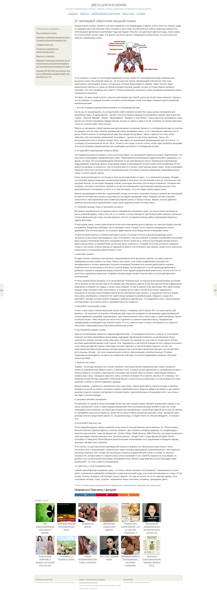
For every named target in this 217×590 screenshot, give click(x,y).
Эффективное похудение (105, 13)
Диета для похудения (108, 5)
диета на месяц (155, 485)
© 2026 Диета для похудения (44, 579)
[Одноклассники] (128, 494)
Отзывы (141, 13)
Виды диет (128, 13)
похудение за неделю (88, 485)
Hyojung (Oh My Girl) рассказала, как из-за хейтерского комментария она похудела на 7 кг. (53, 74)
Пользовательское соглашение (95, 579)
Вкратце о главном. (45, 56)
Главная (73, 13)
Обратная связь (128, 579)
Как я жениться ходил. (46, 33)
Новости (84, 13)
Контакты (82, 579)
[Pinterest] (107, 494)
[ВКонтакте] (85, 494)
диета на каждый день (103, 485)
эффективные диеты (130, 485)
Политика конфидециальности (88, 582)
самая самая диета (143, 485)
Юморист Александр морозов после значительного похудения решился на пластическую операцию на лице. (53, 63)
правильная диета (117, 485)
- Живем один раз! (44, 45)
